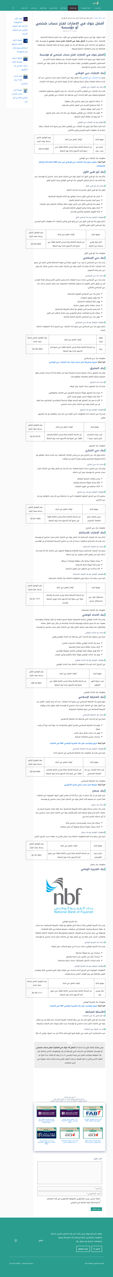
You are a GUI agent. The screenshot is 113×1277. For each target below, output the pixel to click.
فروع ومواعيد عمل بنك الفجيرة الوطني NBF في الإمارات (74, 743)
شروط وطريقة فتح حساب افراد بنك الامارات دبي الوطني (73, 362)
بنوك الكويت (43, 8)
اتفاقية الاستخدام (15, 1263)
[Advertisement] (69, 1082)
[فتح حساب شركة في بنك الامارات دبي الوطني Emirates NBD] (46, 1136)
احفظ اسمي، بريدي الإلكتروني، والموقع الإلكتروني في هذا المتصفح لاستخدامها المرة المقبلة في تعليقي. (73, 1200)
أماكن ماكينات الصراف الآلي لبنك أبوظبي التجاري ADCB (93, 1141)
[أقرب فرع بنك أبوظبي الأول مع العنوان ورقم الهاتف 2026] (93, 1115)
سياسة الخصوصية (27, 1263)
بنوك (72, 1097)
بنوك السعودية (86, 8)
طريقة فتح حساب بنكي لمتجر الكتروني (80, 784)
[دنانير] (95, 2)
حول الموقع (83, 1249)
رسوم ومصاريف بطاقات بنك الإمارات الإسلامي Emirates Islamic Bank (46, 1121)
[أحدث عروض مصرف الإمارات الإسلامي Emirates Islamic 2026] (70, 1115)
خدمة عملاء (24, 8)
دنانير (103, 18)
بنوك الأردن (63, 8)
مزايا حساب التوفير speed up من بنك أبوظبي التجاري (69, 1141)
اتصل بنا (96, 1249)
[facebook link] (15, 1240)
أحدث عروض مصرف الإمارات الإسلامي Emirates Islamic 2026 (70, 1121)
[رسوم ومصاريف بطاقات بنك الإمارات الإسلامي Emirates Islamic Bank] (46, 1115)
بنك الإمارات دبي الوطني (92, 77)
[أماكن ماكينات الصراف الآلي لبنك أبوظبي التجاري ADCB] (93, 1136)
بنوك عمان (33, 8)
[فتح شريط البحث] (13, 8)
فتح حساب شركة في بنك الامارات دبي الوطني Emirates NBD (46, 1142)
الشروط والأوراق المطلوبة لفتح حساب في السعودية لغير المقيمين (68, 1101)
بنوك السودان (53, 8)
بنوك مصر (97, 8)
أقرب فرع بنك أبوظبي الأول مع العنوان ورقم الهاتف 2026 (93, 1120)
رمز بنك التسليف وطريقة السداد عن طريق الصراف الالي (68, 1099)
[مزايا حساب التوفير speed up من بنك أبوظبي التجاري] (70, 1136)
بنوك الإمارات (72, 8)
